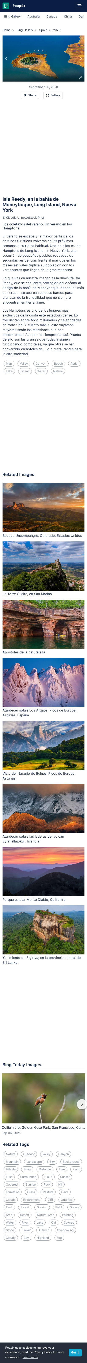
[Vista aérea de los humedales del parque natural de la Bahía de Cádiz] (80, 58)
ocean (25, 371)
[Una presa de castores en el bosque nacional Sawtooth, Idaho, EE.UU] (6, 58)
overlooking (65, 1230)
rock (47, 1184)
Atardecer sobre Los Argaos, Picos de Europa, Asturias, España (39, 712)
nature (58, 371)
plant (76, 1169)
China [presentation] (68, 16)
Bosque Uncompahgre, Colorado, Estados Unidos (42, 535)
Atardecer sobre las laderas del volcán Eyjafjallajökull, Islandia (33, 838)
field (58, 1207)
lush (9, 1177)
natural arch (45, 1215)
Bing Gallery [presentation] (12, 16)
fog (59, 1237)
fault (9, 1207)
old (53, 1222)
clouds (10, 1199)
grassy (74, 1207)
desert (24, 1215)
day (26, 1237)
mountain (12, 1161)
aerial (74, 363)
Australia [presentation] (33, 16)
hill (60, 1184)
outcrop (66, 1199)
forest (24, 1207)
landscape (34, 1161)
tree (62, 1169)
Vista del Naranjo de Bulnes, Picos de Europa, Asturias (39, 775)
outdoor (29, 1154)
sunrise (31, 1184)
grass (31, 1192)
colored (69, 1222)
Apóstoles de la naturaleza (24, 652)
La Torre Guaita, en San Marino (27, 594)
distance (45, 1169)
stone (10, 1230)
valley (24, 363)
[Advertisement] (43, 149)
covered (12, 1184)
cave (64, 1192)
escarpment (31, 1199)
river (25, 1222)
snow (27, 1169)
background (71, 1161)
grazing (42, 1207)
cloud (48, 1177)
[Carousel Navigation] (43, 1107)
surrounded (28, 1177)
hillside (11, 1169)
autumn (44, 1230)
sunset (65, 1177)
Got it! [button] (75, 1352)
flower (26, 1230)
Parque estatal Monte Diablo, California (34, 899)
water (41, 371)
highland (43, 1237)
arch (9, 1215)
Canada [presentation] (51, 16)
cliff (50, 1199)
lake (9, 371)
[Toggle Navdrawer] (79, 6)
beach (58, 363)
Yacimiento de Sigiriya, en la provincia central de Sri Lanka (42, 960)
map (9, 363)
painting (67, 1215)
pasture (48, 1192)
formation (12, 1192)
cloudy (11, 1237)
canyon (41, 363)
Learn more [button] (30, 1357)
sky (52, 1161)
